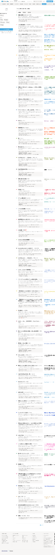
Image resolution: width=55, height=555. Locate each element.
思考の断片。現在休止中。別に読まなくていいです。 (26, 139)
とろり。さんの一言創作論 (24, 269)
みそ (19, 496)
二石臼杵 (33, 453)
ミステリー (22, 377)
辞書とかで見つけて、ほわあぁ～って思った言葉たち (30, 87)
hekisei (27, 127)
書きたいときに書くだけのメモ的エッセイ (28, 365)
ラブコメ (14, 537)
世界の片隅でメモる (49, 15)
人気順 (19, 12)
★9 (19, 253)
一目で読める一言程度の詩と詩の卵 (23, 191)
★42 (19, 104)
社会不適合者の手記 (22, 169)
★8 (19, 315)
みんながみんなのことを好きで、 (26, 248)
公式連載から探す (4, 540)
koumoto (28, 198)
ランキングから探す (5, 537)
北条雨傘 (33, 45)
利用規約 (45, 540)
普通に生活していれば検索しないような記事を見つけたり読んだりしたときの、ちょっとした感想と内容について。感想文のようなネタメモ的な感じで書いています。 (30, 415)
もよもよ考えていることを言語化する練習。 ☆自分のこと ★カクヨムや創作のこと (30, 384)
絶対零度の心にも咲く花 (23, 219)
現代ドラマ (22, 30)
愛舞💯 (25, 230)
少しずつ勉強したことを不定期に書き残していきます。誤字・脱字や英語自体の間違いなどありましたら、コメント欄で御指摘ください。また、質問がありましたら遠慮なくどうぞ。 (30, 130)
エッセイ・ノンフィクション (25, 39)
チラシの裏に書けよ (49, 365)
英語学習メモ (21, 127)
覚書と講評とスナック (23, 15)
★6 (19, 359)
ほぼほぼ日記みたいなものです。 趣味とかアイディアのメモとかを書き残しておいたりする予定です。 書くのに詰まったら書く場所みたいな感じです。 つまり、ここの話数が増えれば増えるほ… (30, 477)
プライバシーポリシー (47, 545)
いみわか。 (47, 69)
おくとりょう (28, 147)
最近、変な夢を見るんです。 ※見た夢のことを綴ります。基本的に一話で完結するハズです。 (30, 149)
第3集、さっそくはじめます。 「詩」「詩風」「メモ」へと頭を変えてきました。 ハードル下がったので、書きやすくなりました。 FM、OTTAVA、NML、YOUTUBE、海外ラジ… (30, 403)
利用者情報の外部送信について (48, 546)
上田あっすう (28, 355)
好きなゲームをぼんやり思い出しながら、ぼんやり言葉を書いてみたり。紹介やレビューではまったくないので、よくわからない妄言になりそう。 (30, 200)
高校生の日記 (47, 99)
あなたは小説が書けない (23, 45)
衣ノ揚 (31, 65)
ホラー (22, 253)
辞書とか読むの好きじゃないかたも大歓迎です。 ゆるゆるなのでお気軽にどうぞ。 (30, 91)
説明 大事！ (47, 397)
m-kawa (28, 485)
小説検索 (34, 541)
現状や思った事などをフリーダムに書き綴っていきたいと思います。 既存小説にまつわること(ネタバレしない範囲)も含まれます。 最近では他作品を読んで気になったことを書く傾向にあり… (30, 488)
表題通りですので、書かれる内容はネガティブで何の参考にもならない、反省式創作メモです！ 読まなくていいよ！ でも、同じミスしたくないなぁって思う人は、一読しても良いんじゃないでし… (30, 507)
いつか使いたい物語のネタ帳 (25, 444)
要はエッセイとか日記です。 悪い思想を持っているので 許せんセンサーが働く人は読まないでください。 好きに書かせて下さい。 (30, 357)
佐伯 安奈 (37, 248)
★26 (19, 133)
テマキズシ (35, 443)
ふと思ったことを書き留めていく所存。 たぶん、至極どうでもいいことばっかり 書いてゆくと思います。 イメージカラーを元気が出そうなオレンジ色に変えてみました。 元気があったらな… (30, 57)
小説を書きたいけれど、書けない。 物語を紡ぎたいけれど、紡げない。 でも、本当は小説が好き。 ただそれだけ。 (30, 48)
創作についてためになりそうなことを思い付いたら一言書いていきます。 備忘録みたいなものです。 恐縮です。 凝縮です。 (30, 272)
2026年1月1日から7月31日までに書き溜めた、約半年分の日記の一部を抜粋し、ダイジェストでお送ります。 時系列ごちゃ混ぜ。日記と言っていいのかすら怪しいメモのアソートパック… (30, 68)
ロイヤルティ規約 (50, 540)
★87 (19, 30)
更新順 (24, 12)
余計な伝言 (20, 392)
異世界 (7, 19)
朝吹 (30, 15)
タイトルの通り (48, 464)
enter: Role (21, 435)
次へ (41, 525)
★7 (19, 263)
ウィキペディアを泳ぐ (23, 412)
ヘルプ (45, 536)
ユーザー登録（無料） (8, 31)
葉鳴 (19, 515)
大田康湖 (28, 24)
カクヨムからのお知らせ (47, 537)
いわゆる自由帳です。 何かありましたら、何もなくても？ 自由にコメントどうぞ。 (30, 232)
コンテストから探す (5, 536)
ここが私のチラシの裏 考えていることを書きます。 (26, 367)
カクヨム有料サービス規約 (48, 541)
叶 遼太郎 (31, 475)
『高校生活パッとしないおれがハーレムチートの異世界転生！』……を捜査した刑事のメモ (30, 300)
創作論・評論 (23, 49)
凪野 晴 (38, 76)
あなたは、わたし (49, 49)
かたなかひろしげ (28, 392)
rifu (41, 291)
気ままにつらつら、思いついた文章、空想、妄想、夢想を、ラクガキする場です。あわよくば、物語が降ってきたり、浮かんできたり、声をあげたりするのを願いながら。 (30, 211)
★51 (19, 39)
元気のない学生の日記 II (23, 99)
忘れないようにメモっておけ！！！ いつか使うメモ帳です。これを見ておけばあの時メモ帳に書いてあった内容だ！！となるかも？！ (30, 446)
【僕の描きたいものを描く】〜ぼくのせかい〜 (29, 291)
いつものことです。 (21, 324)
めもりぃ (20, 120)
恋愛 (23, 536)
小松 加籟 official (25, 515)
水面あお (35, 34)
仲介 (8, 22)
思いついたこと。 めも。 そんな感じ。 (24, 498)
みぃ (24, 120)
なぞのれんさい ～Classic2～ (25, 258)
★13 (19, 243)
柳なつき (35, 157)
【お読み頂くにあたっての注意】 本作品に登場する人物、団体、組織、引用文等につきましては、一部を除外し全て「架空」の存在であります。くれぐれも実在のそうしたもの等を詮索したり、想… (30, 250)
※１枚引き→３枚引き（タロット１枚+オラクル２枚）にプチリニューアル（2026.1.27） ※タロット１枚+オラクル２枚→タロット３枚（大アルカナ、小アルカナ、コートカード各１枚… (30, 112)
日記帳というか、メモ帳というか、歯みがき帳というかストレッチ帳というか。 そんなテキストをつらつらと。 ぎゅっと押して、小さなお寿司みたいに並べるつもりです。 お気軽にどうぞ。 (30, 313)
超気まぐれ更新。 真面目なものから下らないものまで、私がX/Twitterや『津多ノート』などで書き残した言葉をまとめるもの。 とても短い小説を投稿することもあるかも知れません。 (30, 335)
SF (13, 536)
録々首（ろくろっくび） (23, 453)
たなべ (21, 138)
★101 (20, 19)
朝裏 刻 (23, 496)
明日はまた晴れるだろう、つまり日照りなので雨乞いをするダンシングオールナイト (30, 423)
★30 (19, 115)
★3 (19, 448)
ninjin (19, 322)
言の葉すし (20, 310)
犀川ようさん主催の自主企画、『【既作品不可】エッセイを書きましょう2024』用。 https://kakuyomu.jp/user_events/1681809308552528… (29, 17)
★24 (19, 184)
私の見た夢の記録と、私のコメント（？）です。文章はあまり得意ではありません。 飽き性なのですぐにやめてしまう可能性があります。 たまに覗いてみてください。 (30, 345)
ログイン (44, 1)
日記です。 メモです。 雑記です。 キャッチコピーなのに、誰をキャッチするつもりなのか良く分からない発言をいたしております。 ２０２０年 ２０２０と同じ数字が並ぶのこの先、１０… (30, 427)
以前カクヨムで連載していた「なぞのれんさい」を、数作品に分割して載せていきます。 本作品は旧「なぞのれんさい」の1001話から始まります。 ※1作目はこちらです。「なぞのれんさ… (30, 260)
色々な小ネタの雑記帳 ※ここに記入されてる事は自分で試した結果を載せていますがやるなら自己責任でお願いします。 (30, 466)
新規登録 (50, 1)
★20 (19, 192)
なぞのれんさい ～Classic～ (25, 157)
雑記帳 (19, 464)
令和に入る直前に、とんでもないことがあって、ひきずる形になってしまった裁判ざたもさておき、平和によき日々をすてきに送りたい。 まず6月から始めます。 (30, 222)
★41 (19, 49)
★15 (19, 294)
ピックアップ (35, 537)
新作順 (29, 12)
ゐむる (33, 374)
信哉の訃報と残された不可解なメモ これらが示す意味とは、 (27, 375)
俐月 (28, 178)
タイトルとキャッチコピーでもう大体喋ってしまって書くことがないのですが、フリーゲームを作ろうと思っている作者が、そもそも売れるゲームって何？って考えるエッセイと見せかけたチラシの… (30, 281)
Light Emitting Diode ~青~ (24, 374)
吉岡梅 (25, 310)
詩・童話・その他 (24, 19)
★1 (19, 468)
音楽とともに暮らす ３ (23, 401)
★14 (19, 81)
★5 (19, 430)
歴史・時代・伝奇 (25, 540)
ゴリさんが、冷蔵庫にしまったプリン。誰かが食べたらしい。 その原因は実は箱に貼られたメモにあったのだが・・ (30, 394)
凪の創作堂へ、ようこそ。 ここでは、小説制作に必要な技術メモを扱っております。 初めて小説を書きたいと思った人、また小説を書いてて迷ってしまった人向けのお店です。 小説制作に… (30, 79)
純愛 (2, 24)
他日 (27, 55)
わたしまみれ (21, 355)
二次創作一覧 (4, 541)
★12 (19, 274)
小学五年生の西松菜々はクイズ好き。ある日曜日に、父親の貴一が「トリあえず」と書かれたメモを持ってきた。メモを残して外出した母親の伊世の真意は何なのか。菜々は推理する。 (30, 27)
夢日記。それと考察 (22, 343)
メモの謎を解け (21, 24)
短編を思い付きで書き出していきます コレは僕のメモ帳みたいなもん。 (29, 292)
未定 (29, 343)
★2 (19, 491)
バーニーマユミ (28, 435)
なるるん (33, 239)
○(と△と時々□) (21, 55)
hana (30, 412)
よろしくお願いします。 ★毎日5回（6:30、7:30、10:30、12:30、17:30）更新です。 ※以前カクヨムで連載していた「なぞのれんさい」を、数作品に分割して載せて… (30, 160)
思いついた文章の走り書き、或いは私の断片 (28, 331)
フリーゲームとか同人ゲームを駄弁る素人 (28, 279)
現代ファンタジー (25, 535)
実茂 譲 (40, 300)
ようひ (40, 365)
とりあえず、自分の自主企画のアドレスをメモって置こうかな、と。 (29, 241)
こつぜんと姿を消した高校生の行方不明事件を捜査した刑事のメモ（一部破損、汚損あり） (30, 303)
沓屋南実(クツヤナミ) (35, 400)
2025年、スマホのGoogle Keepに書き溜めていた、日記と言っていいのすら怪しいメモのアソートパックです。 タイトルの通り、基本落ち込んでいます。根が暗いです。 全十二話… (30, 101)
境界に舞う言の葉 (22, 178)
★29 (19, 151)
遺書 (45, 169)
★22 (19, 163)
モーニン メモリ (49, 121)
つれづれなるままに (49, 486)
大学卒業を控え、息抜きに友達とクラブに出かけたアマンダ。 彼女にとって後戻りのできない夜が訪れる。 (30, 437)
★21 (19, 202)
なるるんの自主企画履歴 (23, 239)
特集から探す (4, 539)
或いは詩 (46, 138)
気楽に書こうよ (48, 209)
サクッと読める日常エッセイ (25, 34)
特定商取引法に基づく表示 (48, 543)
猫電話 (37, 505)
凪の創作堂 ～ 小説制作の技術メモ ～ (27, 76)
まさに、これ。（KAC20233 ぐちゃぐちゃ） (29, 321)
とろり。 (34, 269)
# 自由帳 (20, 230)
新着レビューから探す (5, 543)
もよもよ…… (47, 382)
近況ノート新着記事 (36, 540)
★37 (19, 60)
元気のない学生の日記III (23, 65)
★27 (19, 92)
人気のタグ (34, 536)
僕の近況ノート (21, 485)
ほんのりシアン (21, 381)
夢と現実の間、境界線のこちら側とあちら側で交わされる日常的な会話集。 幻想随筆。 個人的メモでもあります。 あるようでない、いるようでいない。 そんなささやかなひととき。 (30, 181)
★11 (19, 284)
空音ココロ (37, 424)
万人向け (3, 22)
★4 (19, 457)
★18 (19, 234)
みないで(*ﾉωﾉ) (20, 170)
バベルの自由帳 (21, 208)
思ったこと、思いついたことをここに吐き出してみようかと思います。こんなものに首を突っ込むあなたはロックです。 (30, 456)
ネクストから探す (4, 535)
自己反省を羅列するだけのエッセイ (26, 505)
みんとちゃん (31, 169)
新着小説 (34, 539)
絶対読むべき (47, 201)
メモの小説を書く (6, 29)
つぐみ (40, 279)
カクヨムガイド (46, 535)
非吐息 (19, 189)
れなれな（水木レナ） (36, 219)
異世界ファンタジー (16, 535)
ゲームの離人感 (21, 198)
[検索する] (34, 1)
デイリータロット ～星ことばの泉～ (26, 110)
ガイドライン (46, 544)
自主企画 (34, 535)
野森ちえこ (38, 109)
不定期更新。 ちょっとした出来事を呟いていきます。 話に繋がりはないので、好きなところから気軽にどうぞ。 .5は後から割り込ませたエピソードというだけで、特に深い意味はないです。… (30, 37)
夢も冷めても (21, 147)
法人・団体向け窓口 (47, 539)
